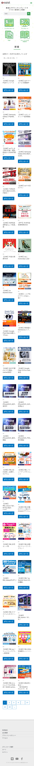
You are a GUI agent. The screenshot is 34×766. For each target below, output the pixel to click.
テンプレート (24, 28)
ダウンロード (8, 90)
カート (4, 749)
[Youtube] (17, 758)
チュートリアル (25, 41)
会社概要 (5, 733)
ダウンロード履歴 (7, 747)
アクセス (5, 738)
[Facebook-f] (21, 758)
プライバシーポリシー (9, 735)
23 (10, 707)
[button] (31, 2)
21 (27, 702)
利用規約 (5, 730)
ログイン (5, 752)
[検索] (28, 13)
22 (5, 707)
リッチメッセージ (9, 28)
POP (9, 40)
